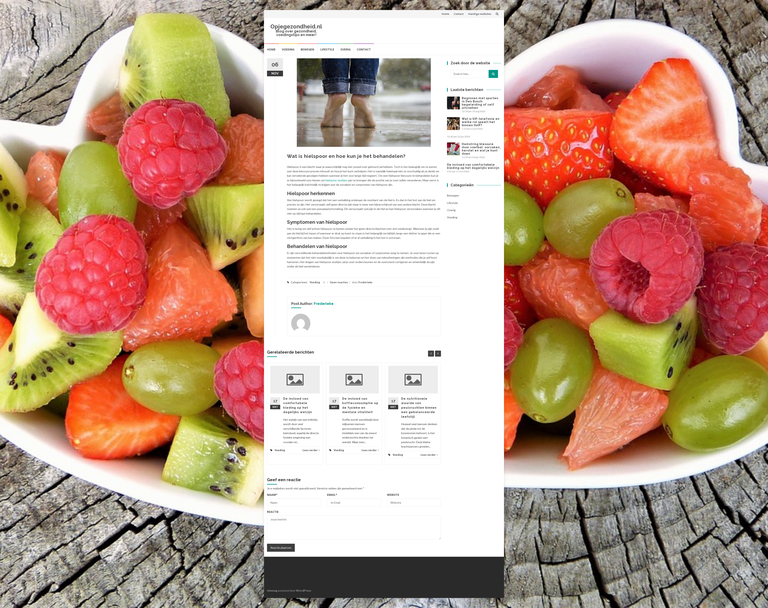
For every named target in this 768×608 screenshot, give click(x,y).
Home (445, 14)
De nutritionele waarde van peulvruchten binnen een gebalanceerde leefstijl (419, 407)
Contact (459, 14)
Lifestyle (327, 49)
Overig (345, 49)
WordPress (303, 590)
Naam (272, 495)
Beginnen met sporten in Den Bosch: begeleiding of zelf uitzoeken (480, 103)
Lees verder (310, 450)
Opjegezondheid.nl (296, 26)
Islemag (272, 590)
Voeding (288, 49)
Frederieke (365, 282)
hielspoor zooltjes (336, 180)
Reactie (273, 512)
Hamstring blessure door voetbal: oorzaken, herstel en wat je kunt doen (481, 148)
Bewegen (307, 49)
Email (332, 495)
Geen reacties (339, 282)
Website (393, 495)
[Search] (493, 74)
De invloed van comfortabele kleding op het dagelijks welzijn (473, 166)
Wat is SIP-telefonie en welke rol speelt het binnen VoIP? (481, 122)
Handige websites (479, 14)
